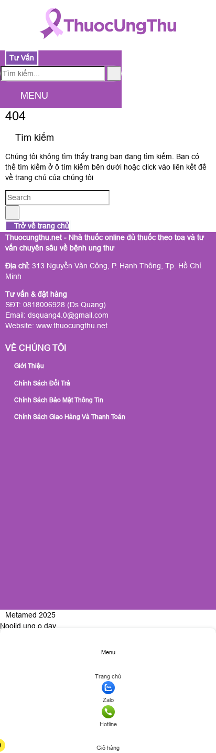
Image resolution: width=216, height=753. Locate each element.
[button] (8, 96)
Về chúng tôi (35, 347)
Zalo (108, 700)
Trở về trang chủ (40, 226)
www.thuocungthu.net (71, 325)
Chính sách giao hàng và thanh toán (69, 417)
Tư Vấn (21, 58)
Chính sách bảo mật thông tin (58, 400)
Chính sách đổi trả (41, 383)
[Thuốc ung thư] (108, 44)
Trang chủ (108, 676)
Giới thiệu (28, 366)
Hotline (108, 724)
